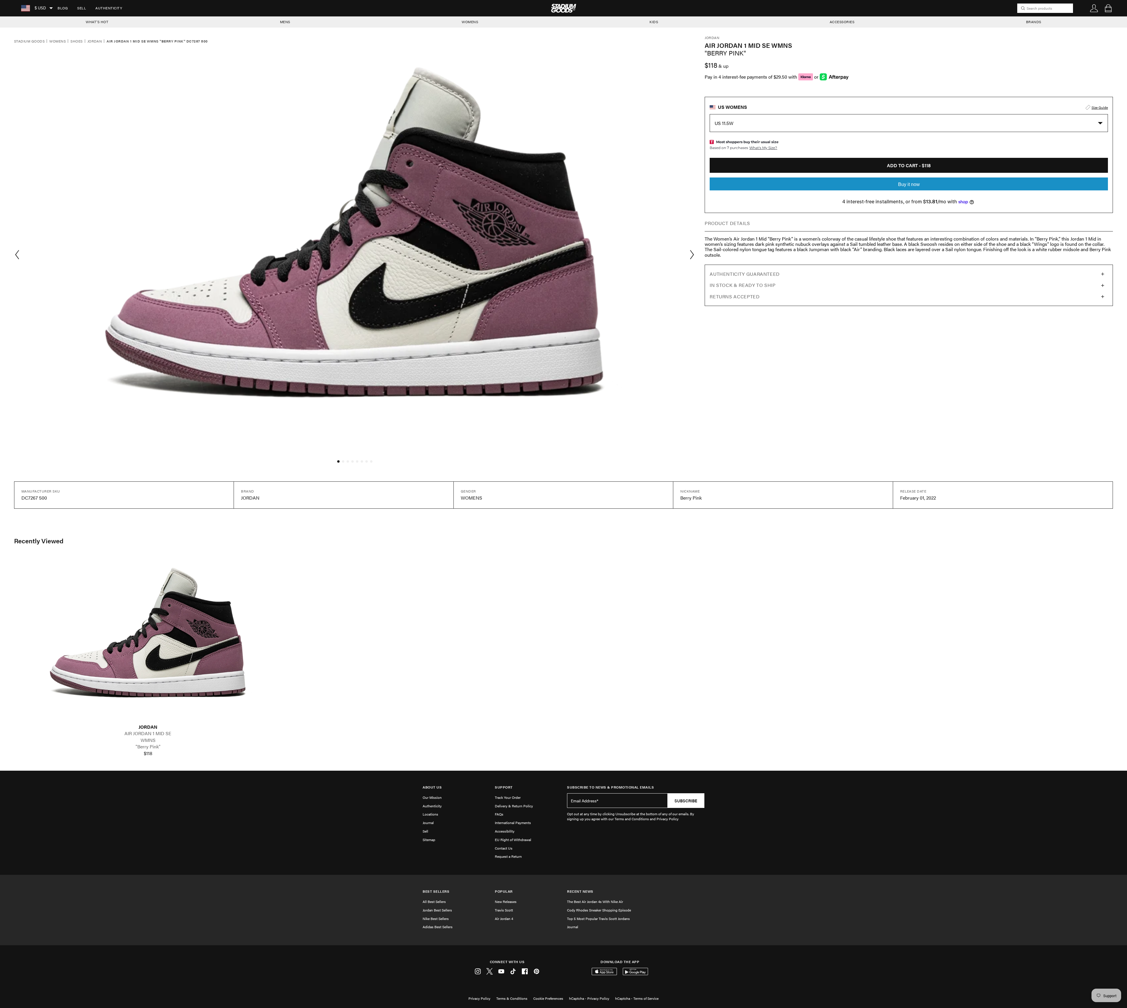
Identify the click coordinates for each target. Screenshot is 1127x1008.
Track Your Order (508, 797)
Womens (57, 41)
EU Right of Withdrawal (513, 839)
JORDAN (148, 727)
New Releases (506, 901)
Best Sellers (436, 891)
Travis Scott (504, 910)
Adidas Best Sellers (438, 926)
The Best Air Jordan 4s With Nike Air (595, 901)
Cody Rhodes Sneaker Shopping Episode (599, 910)
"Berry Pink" (148, 746)
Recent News (580, 891)
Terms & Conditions (511, 998)
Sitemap (429, 839)
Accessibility (504, 831)
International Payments (513, 822)
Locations (430, 814)
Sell (81, 8)
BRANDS (1033, 21)
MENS (285, 21)
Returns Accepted (735, 296)
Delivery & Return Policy (514, 806)
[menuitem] (62, 8)
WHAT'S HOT (97, 21)
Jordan (94, 41)
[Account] (1094, 8)
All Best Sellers (434, 901)
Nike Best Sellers (436, 918)
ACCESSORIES (842, 21)
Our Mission (432, 797)
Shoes (76, 41)
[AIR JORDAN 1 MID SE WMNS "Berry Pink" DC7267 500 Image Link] (148, 640)
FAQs (499, 814)
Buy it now (909, 184)
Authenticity (108, 8)
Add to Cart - (909, 165)
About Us (432, 787)
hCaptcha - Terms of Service (637, 998)
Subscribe (685, 801)
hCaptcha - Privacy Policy (589, 998)
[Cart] (1108, 8)
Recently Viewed (38, 540)
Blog (63, 8)
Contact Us (503, 848)
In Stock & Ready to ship (742, 285)
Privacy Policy (479, 998)
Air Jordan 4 (504, 918)
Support (504, 787)
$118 (148, 753)
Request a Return (508, 856)
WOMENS (470, 21)
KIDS (653, 21)
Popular (504, 891)
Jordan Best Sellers (437, 910)
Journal (428, 822)
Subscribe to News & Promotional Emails (610, 787)
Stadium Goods (29, 41)
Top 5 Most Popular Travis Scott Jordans (598, 918)
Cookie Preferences (548, 998)
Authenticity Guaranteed (745, 273)
